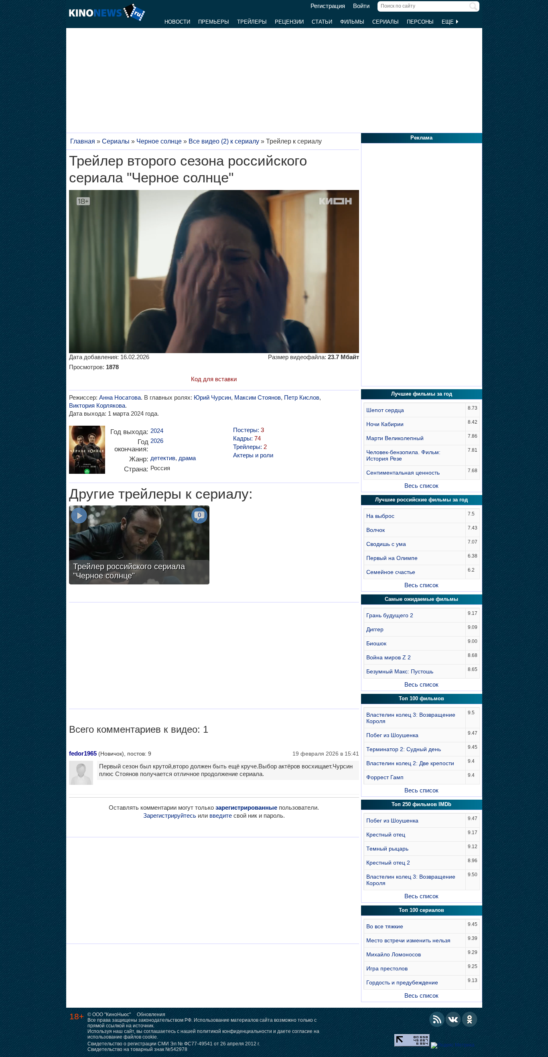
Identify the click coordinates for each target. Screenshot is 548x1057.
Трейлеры (252, 22)
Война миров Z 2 (388, 657)
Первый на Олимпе (392, 558)
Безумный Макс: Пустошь (399, 671)
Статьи (322, 22)
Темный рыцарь (387, 848)
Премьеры (213, 22)
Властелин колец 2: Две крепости (410, 763)
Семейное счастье (390, 572)
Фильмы (352, 22)
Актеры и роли (253, 455)
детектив (162, 458)
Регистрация (328, 6)
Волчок (375, 530)
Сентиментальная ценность (403, 472)
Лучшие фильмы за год (421, 394)
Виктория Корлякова (97, 405)
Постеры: (248, 429)
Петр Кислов (301, 397)
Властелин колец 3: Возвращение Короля (410, 717)
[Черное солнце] (87, 453)
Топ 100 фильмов (421, 698)
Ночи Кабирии (385, 424)
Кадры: (247, 438)
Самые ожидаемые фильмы (421, 599)
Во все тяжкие (384, 926)
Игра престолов (387, 968)
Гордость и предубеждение (402, 982)
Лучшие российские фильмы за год (421, 500)
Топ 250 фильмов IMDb (421, 804)
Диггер (375, 629)
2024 (156, 430)
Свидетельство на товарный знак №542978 (137, 1049)
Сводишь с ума (386, 544)
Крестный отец (385, 834)
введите (220, 815)
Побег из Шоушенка (392, 735)
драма (187, 458)
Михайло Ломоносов (393, 954)
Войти (361, 6)
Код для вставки (214, 379)
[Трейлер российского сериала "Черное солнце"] (139, 545)
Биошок (376, 643)
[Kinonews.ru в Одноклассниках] (469, 1019)
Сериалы (385, 22)
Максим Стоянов (257, 397)
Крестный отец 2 (388, 862)
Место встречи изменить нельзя (408, 940)
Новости (177, 22)
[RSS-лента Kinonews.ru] (436, 1019)
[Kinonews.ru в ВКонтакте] (453, 1019)
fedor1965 (83, 753)
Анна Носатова (120, 397)
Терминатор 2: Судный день (403, 749)
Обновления (151, 1014)
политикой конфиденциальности (234, 1031)
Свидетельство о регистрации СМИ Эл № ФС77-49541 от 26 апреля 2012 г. (173, 1044)
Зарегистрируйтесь (169, 815)
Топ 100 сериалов (421, 910)
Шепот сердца (385, 410)
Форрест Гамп (385, 777)
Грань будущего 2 (389, 615)
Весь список (421, 485)
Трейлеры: (250, 446)
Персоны (420, 22)
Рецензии (289, 22)
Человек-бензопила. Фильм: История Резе (403, 455)
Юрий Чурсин (212, 397)
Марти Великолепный (395, 438)
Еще (448, 22)
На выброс (380, 516)
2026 (156, 440)
